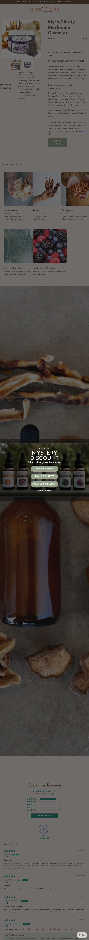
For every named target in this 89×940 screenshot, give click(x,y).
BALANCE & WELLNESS (44, 484)
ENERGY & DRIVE (44, 469)
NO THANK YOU (44, 491)
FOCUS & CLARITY (44, 476)
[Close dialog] (2, 445)
